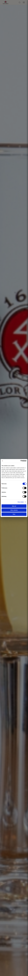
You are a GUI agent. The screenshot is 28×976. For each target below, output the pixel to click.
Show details (21, 502)
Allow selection (14, 510)
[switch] (24, 488)
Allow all (14, 506)
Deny (14, 514)
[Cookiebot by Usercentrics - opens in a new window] (20, 461)
